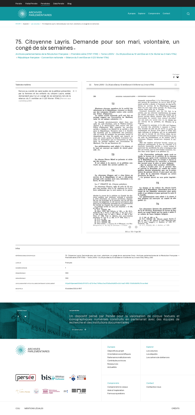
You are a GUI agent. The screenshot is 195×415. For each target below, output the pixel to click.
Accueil (18, 24)
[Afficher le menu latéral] (90, 85)
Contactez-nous (153, 387)
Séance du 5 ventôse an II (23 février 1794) (87, 57)
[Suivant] (136, 227)
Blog (69, 3)
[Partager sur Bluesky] (178, 77)
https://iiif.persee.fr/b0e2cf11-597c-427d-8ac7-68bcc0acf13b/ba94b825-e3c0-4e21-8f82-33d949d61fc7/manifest (106, 283)
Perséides (45, 3)
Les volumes (35, 24)
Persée (19, 3)
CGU (18, 408)
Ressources (112, 364)
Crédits (175, 408)
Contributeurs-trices (116, 360)
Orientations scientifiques (119, 354)
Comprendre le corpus (117, 387)
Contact (166, 13)
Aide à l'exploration (115, 390)
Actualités (112, 367)
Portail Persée (31, 3)
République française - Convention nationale (40, 57)
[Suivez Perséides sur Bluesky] (25, 316)
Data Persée (58, 3)
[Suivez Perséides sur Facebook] (18, 316)
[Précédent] (130, 227)
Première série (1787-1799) (84, 54)
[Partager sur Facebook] (173, 77)
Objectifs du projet (115, 351)
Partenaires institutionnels (119, 357)
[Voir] (74, 48)
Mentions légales (34, 408)
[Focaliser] (76, 91)
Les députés (151, 354)
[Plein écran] (175, 85)
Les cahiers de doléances (157, 357)
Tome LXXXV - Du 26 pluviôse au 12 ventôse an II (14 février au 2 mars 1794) (139, 54)
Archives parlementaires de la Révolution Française (42, 54)
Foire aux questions (116, 393)
